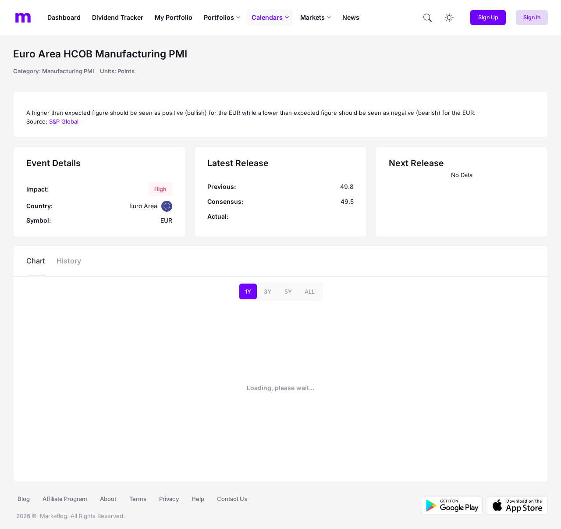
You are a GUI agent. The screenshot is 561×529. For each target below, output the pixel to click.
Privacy (169, 498)
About (108, 498)
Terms (137, 498)
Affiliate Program (65, 498)
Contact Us (232, 498)
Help (198, 498)
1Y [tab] (248, 291)
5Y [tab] (288, 291)
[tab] (35, 261)
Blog (24, 498)
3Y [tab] (267, 291)
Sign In (531, 17)
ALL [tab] (310, 291)
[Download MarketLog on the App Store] (515, 506)
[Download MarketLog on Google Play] (452, 506)
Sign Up (488, 17)
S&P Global (63, 121)
